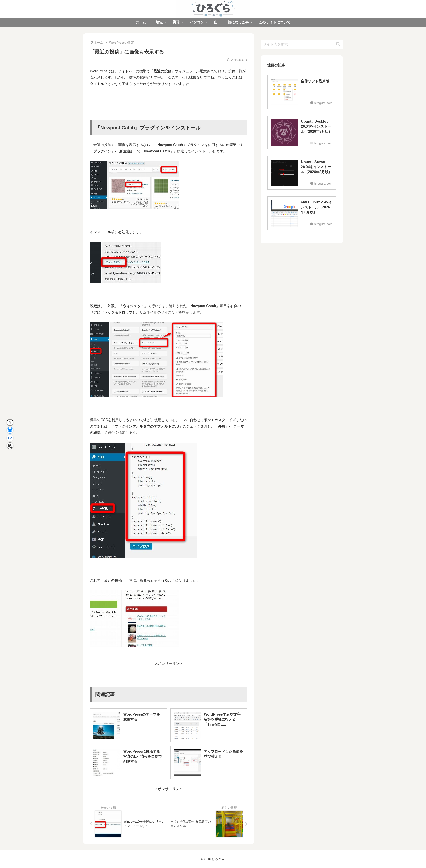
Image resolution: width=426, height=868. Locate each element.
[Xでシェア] (10, 422)
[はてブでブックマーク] (10, 438)
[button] (10, 445)
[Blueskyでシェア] (10, 430)
